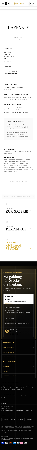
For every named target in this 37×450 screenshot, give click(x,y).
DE (6, 3)
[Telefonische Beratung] (30, 3)
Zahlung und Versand (19, 438)
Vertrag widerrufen (5, 439)
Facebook (29, 419)
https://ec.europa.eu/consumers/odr (19, 129)
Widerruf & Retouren (28, 438)
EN (8, 3)
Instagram (5, 419)
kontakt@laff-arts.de (7, 406)
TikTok (13, 419)
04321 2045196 (5, 408)
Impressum (10, 438)
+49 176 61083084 (13, 71)
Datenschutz (4, 438)
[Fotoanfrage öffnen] (34, 3)
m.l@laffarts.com (12, 73)
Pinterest (21, 419)
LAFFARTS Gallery (7, 394)
